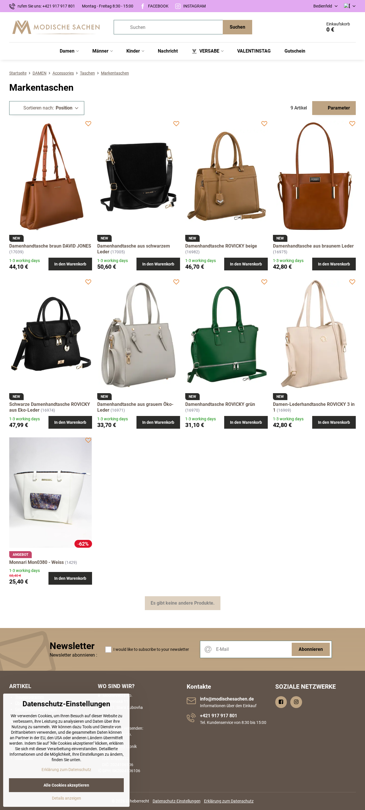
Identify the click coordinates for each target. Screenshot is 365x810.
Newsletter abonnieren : (73, 655)
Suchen (237, 27)
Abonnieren (311, 649)
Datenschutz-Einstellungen (177, 801)
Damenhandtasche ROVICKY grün (220, 404)
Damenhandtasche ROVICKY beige (221, 246)
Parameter (338, 108)
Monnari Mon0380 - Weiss (36, 562)
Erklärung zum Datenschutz (229, 801)
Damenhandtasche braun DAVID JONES (50, 246)
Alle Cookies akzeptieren (66, 785)
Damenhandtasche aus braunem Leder (313, 246)
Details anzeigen (66, 798)
